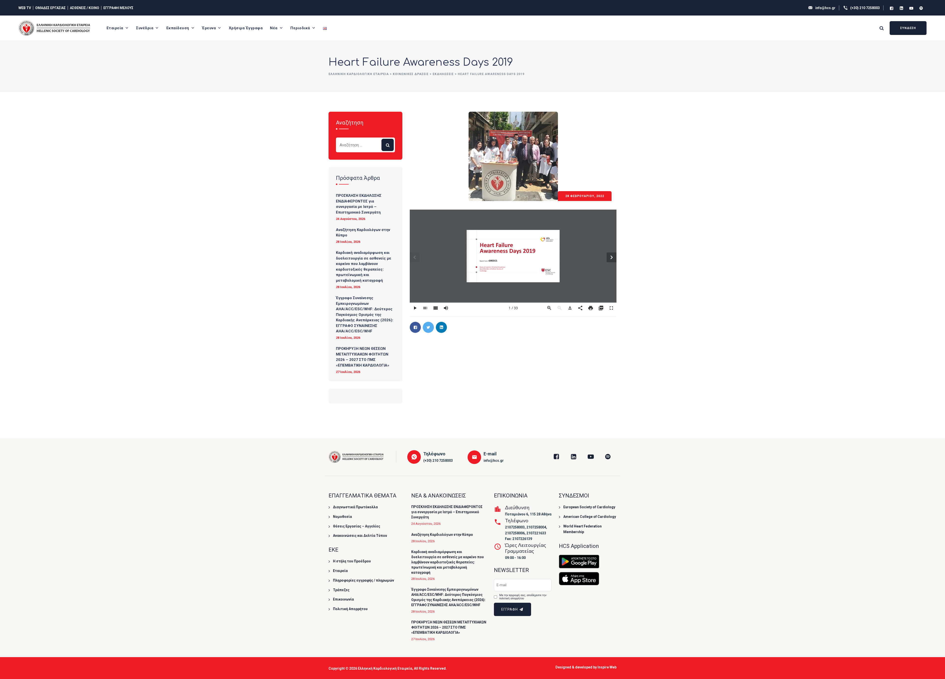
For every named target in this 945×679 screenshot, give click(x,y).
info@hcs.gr (825, 8)
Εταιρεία (115, 28)
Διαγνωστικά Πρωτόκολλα (355, 507)
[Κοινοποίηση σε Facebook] (415, 327)
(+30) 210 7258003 (865, 8)
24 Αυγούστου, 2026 (350, 219)
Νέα (274, 28)
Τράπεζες (341, 590)
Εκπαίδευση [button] (177, 28)
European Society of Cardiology (589, 507)
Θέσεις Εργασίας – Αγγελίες (356, 526)
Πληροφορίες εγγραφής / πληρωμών (363, 580)
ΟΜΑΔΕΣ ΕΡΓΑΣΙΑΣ (50, 8)
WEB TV (24, 8)
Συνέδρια (144, 28)
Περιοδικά (300, 28)
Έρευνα (209, 28)
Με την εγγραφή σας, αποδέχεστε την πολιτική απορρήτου (522, 597)
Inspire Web (607, 667)
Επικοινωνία (343, 599)
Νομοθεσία (342, 517)
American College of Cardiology (589, 517)
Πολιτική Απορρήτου (350, 609)
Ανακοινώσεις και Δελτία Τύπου (360, 536)
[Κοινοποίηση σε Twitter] (428, 327)
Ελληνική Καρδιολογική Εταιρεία (385, 668)
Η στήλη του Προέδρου (352, 561)
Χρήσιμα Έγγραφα (246, 28)
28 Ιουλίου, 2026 (348, 242)
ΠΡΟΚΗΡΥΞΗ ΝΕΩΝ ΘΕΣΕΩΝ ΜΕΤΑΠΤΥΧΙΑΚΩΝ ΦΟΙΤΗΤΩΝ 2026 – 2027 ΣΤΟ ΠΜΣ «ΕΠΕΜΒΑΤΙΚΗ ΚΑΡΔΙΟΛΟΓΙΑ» (362, 357)
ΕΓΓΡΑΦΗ (510, 609)
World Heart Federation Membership (582, 529)
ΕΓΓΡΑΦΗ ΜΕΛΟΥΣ (118, 8)
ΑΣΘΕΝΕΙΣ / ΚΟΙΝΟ (84, 8)
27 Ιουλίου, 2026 (348, 372)
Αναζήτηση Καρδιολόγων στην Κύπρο (363, 233)
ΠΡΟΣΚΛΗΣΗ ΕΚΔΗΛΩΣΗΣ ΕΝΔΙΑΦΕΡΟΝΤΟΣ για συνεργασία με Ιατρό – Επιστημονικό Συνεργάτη (358, 204)
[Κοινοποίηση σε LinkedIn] (441, 327)
